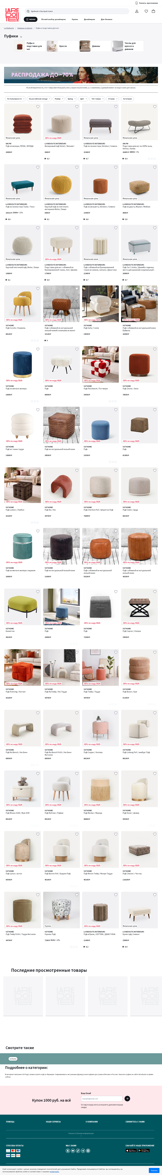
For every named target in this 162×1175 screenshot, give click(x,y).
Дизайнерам (89, 19)
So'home (13, 1059)
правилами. (54, 1172)
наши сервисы (53, 1122)
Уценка (75, 19)
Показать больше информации (81, 1133)
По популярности (14, 99)
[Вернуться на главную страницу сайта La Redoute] (12, 14)
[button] (153, 11)
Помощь (10, 1122)
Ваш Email (86, 1093)
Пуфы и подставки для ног (47, 28)
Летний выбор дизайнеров (53, 19)
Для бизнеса (106, 19)
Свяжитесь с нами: (135, 1122)
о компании (92, 1122)
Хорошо (154, 1170)
